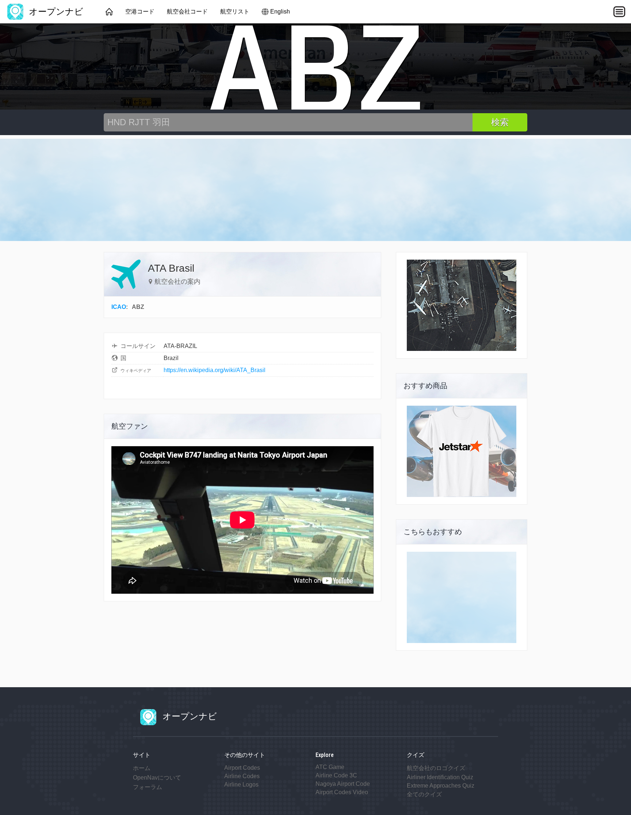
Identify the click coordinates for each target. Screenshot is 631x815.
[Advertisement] (315, 190)
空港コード (139, 11)
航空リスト (234, 11)
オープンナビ (54, 11)
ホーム (141, 768)
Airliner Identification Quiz (440, 777)
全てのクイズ (424, 794)
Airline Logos (241, 784)
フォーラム (147, 787)
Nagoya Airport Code (343, 784)
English (280, 11)
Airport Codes (242, 768)
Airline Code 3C (336, 775)
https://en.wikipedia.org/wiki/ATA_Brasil (214, 370)
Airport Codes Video (342, 792)
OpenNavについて (157, 777)
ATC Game (330, 767)
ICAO (118, 307)
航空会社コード (187, 11)
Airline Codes (242, 776)
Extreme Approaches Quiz (440, 786)
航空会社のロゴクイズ (436, 768)
